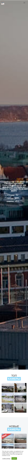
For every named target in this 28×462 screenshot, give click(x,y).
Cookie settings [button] (6, 458)
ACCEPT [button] (14, 458)
